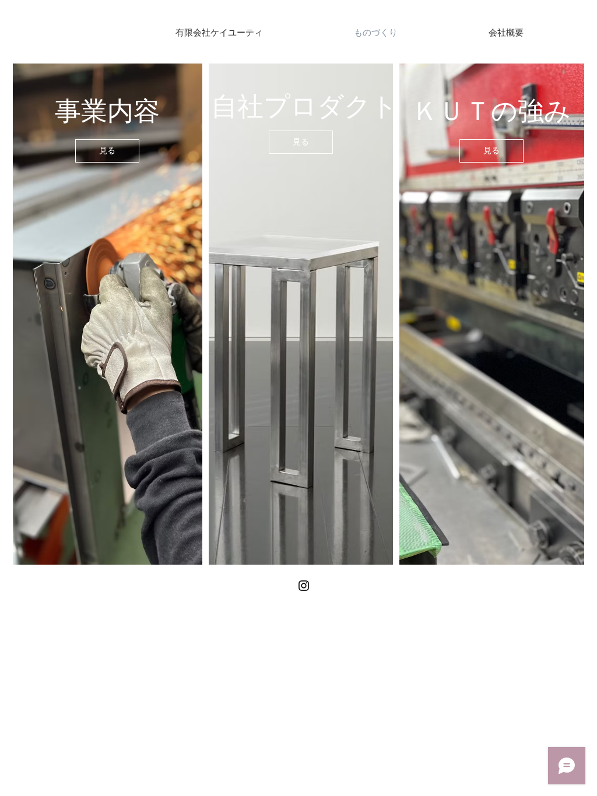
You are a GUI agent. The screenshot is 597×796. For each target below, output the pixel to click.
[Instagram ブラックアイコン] (304, 586)
